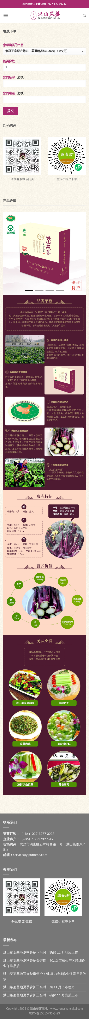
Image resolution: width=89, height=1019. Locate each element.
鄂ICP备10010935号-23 (44, 1013)
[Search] (84, 15)
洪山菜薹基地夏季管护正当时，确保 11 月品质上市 (40, 952)
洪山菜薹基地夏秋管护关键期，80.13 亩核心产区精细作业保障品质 (44, 963)
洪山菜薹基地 (39, 1008)
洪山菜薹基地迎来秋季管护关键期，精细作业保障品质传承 (44, 976)
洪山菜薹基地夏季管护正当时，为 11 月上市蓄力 (39, 987)
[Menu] (5, 15)
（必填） (14, 77)
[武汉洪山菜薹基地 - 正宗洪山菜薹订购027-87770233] (45, 15)
